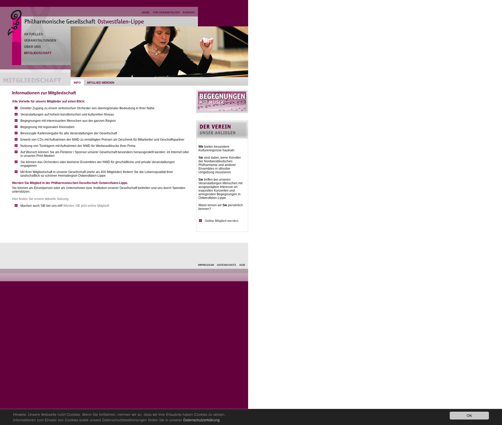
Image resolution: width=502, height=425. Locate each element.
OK (469, 415)
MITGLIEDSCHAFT (38, 53)
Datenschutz (226, 264)
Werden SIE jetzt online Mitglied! (86, 206)
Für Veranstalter (166, 12)
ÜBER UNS (32, 47)
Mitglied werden (100, 82)
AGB (242, 264)
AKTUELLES (33, 34)
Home (146, 12)
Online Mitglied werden (221, 221)
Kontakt (189, 12)
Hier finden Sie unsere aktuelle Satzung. (40, 199)
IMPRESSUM (206, 264)
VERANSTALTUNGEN (40, 40)
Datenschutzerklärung (201, 419)
